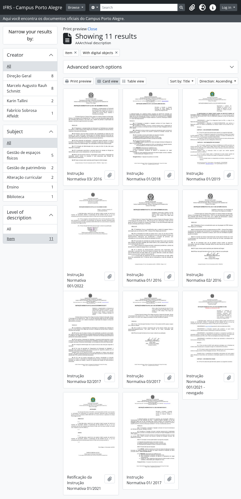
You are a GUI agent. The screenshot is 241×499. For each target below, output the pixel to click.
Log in (227, 7)
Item (30, 239)
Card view (110, 81)
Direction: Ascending (216, 81)
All (9, 66)
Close (92, 28)
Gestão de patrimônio (30, 169)
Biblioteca (30, 197)
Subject (15, 131)
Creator (15, 55)
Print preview (80, 81)
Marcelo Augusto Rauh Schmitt (30, 88)
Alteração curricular (30, 178)
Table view (135, 81)
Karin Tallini (30, 102)
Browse (74, 7)
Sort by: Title (180, 81)
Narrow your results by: (30, 35)
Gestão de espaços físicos (30, 155)
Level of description (19, 215)
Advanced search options (94, 67)
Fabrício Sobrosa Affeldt (30, 113)
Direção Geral (30, 77)
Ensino (30, 188)
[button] (192, 7)
